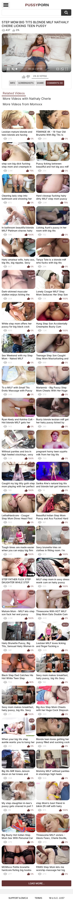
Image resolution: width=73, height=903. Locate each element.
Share (40, 83)
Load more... (37, 883)
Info (12, 83)
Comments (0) (55, 83)
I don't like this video (28, 76)
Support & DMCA (18, 898)
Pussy (37, 5)
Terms (38, 898)
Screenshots (26, 83)
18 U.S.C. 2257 (57, 898)
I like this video (23, 76)
